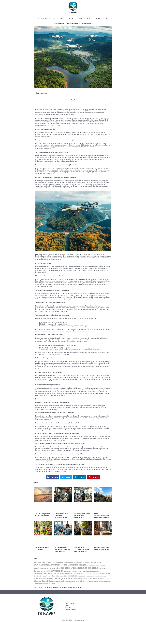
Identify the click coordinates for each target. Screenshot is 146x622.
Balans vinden (38, 562)
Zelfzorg (51, 583)
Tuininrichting (38, 583)
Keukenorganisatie (97, 573)
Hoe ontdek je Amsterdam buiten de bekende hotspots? (81, 549)
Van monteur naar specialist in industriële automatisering (62, 549)
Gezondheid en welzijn (77, 571)
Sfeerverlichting (107, 578)
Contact (67, 605)
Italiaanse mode (77, 573)
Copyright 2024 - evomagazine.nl (73, 620)
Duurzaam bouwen (95, 562)
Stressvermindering (89, 581)
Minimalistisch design (83, 576)
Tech (107, 18)
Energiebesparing (87, 567)
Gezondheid (66, 571)
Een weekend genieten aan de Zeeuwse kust (42, 514)
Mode (80, 18)
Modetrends (102, 576)
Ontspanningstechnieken (61, 578)
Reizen (89, 18)
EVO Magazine (42, 18)
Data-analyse (67, 562)
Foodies (98, 18)
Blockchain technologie (52, 562)
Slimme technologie (41, 581)
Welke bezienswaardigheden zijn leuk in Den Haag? (102, 515)
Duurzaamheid (41, 564)
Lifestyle (70, 18)
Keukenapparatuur (87, 573)
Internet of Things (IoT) (66, 573)
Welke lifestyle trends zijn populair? (42, 548)
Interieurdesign (41, 573)
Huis (53, 18)
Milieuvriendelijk (61, 576)
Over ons (68, 607)
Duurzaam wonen (58, 564)
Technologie (38, 587)
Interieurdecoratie (91, 571)
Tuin (61, 18)
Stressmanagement (73, 581)
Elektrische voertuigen (48, 568)
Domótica (87, 562)
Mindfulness (72, 576)
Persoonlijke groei (79, 578)
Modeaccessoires (94, 576)
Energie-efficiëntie (65, 567)
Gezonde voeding (53, 570)
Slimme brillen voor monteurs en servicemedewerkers (61, 515)
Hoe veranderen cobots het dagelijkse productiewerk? (82, 515)
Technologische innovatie (105, 581)
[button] (109, 93)
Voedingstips (45, 583)
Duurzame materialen (91, 565)
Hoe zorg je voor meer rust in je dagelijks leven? (102, 548)
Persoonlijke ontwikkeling (94, 578)
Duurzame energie (77, 564)
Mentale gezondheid (48, 576)
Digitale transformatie (78, 562)
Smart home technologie (58, 581)
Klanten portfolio (70, 609)
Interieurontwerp (54, 573)
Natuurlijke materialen (42, 578)
